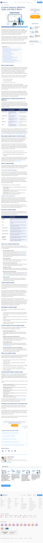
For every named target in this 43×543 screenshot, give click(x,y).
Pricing (31, 2)
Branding (2, 503)
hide (8, 46)
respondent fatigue (22, 253)
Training (16, 505)
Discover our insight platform (35, 17)
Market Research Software (21, 398)
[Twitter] (9, 451)
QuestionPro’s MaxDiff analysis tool (17, 133)
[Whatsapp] (12, 451)
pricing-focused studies (7, 345)
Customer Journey (31, 509)
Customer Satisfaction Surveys (32, 504)
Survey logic (2, 502)
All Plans (22, 500)
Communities (9, 503)
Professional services (3, 505)
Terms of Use (25, 538)
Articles (16, 501)
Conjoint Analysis (31, 501)
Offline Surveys (31, 503)
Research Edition (9, 506)
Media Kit (40, 507)
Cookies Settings (30, 538)
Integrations (2, 504)
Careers (40, 505)
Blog (15, 500)
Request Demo (14, 425)
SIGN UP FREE (40, 2)
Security (1, 506)
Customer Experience (10, 501)
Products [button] (15, 2)
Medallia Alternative (23, 508)
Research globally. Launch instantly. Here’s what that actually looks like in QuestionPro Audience (26, 478)
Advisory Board (40, 504)
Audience (9, 504)
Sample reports (2, 501)
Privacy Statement (20, 538)
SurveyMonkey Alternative (24, 506)
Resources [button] (23, 2)
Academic (22, 502)
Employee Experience (31, 508)
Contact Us (40, 508)
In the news (40, 502)
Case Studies (16, 504)
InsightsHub (9, 508)
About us (40, 500)
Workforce (9, 502)
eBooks (16, 502)
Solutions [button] (19, 2)
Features (27, 2)
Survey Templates (17, 503)
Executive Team (40, 501)
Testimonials (40, 503)
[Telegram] (15, 451)
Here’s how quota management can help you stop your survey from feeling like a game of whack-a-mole (5, 478)
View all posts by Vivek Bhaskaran (6, 462)
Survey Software (9, 500)
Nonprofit (22, 501)
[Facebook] (6, 451)
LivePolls (9, 507)
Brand (39, 506)
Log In (40, 0)
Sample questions (3, 500)
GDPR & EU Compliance (32, 507)
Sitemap (16, 538)
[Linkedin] (3, 451)
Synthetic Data (31, 510)
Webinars (16, 506)
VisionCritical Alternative (23, 507)
